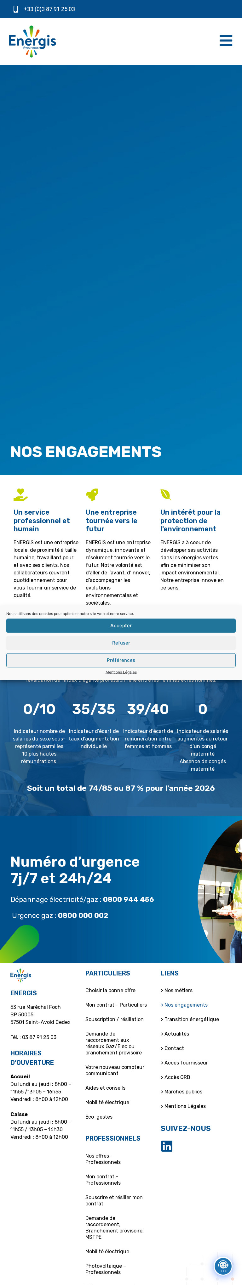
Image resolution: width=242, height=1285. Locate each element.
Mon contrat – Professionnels (103, 1180)
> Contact (172, 1048)
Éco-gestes (98, 1117)
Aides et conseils (105, 1088)
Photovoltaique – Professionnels (105, 1269)
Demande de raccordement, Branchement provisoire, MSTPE (114, 1227)
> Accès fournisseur (184, 1063)
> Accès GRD (175, 1077)
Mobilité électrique (107, 1102)
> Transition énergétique (190, 1019)
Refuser (121, 643)
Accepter (121, 626)
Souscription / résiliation (114, 1019)
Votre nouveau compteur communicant (114, 1070)
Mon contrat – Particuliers (116, 1005)
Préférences (121, 660)
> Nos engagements (184, 1005)
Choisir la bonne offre (110, 990)
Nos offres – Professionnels (103, 1159)
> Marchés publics (181, 1092)
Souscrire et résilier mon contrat (114, 1200)
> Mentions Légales (183, 1106)
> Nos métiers (177, 990)
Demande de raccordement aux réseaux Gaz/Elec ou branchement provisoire (113, 1043)
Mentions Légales (121, 671)
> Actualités (175, 1034)
